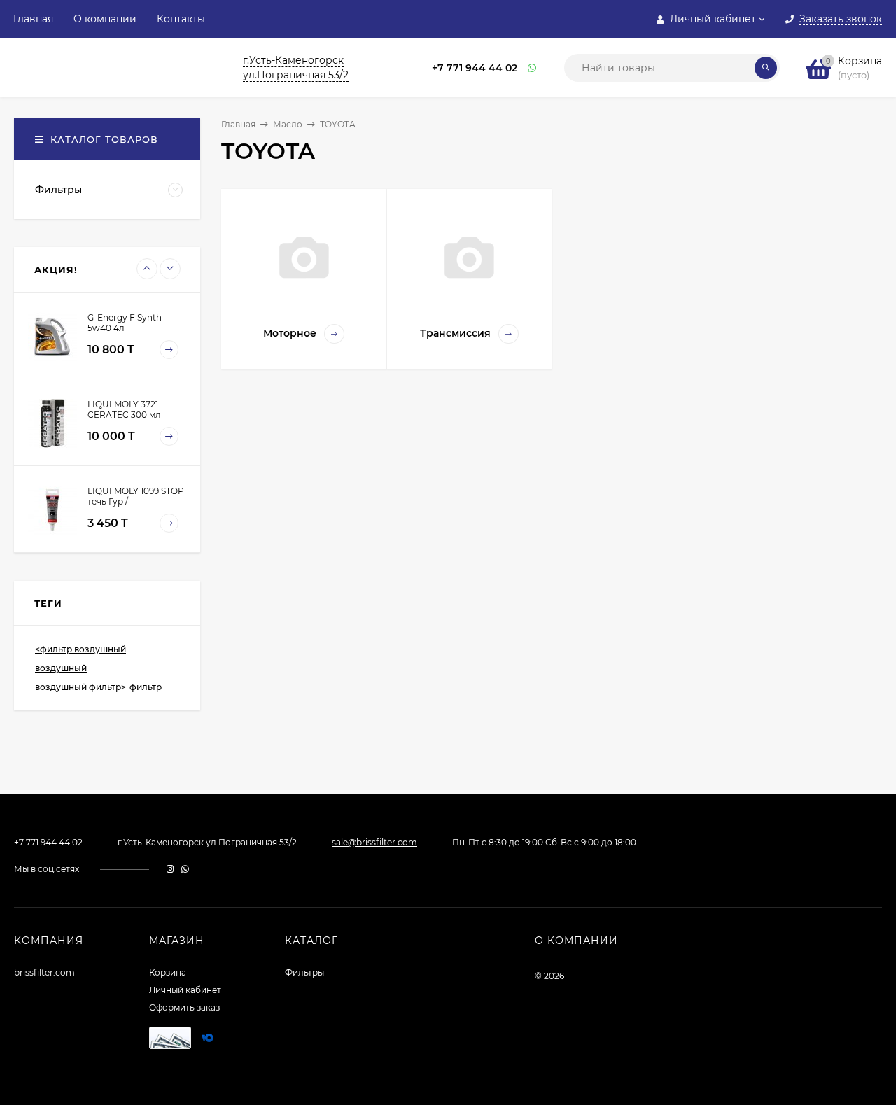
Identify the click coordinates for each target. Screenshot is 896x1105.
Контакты (181, 19)
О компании (105, 19)
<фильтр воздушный (80, 649)
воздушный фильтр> (80, 687)
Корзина (167, 972)
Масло (287, 124)
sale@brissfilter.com (374, 842)
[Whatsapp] (533, 68)
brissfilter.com (44, 972)
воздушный (61, 668)
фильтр (146, 687)
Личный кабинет (185, 990)
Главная (33, 19)
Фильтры (304, 972)
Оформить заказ (184, 1007)
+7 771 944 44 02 (474, 68)
